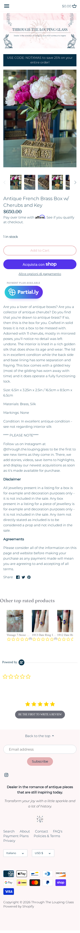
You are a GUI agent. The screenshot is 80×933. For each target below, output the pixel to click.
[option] (16, 182)
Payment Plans (16, 836)
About (25, 831)
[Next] (75, 182)
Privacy (9, 840)
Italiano (11, 853)
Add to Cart (39, 250)
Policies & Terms (47, 836)
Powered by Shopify (18, 906)
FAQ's (57, 831)
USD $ (39, 853)
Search (9, 831)
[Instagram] (6, 774)
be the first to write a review (40, 714)
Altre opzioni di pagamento (40, 274)
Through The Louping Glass (52, 902)
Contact (41, 831)
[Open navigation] (6, 6)
